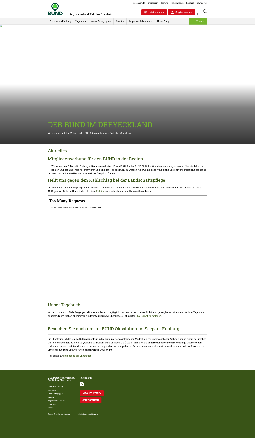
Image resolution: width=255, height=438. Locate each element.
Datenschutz (139, 3)
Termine (164, 3)
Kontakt (190, 3)
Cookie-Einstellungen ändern (59, 414)
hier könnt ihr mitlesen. (149, 316)
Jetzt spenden (156, 12)
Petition (100, 191)
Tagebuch (80, 21)
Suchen (205, 11)
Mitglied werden (183, 12)
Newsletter (201, 3)
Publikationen (177, 3)
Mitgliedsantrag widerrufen (88, 414)
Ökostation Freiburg (60, 21)
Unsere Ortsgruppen (100, 21)
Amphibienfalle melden (141, 21)
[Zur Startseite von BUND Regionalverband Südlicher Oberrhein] (55, 9)
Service (51, 408)
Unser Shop (163, 21)
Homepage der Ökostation (77, 355)
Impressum (153, 3)
